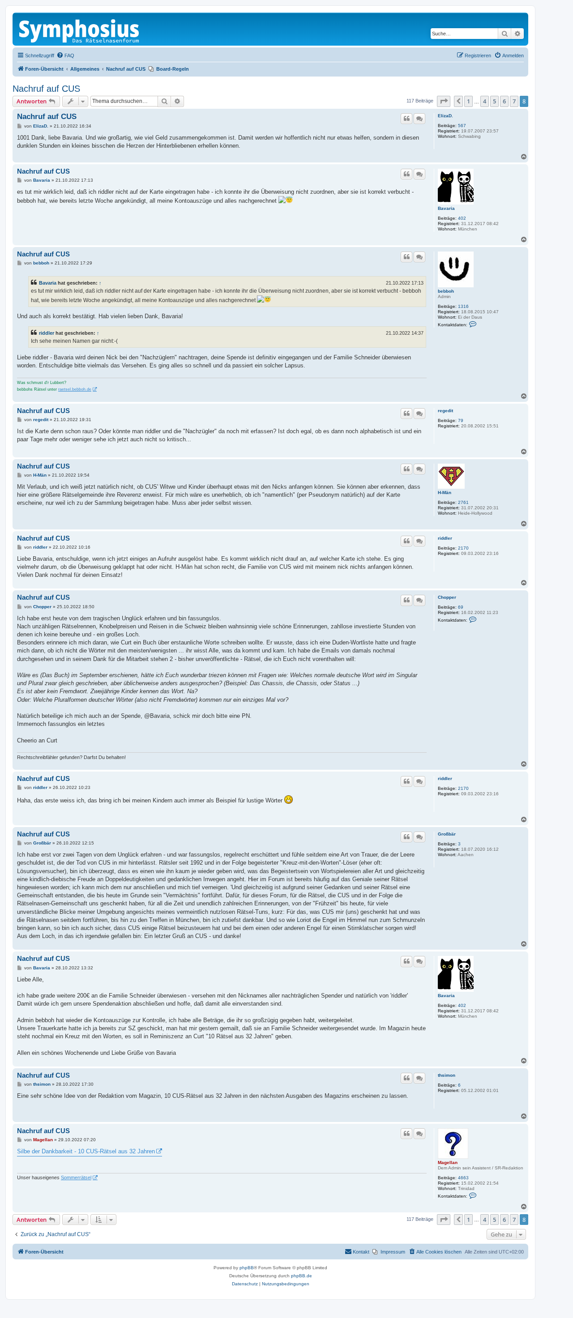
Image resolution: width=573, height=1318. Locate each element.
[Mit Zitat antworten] (406, 118)
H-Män (444, 492)
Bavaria (446, 208)
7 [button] (514, 101)
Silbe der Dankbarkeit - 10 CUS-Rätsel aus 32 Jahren (86, 1151)
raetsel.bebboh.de (74, 389)
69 (460, 607)
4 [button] (484, 101)
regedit (445, 410)
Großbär (447, 834)
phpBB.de (301, 1275)
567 (462, 125)
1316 (463, 306)
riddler (46, 333)
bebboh (446, 291)
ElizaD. (445, 115)
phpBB (246, 1267)
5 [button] (494, 101)
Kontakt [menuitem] (361, 1251)
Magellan (448, 1162)
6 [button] (504, 101)
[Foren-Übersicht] (80, 29)
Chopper (447, 597)
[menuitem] (65, 55)
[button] (443, 101)
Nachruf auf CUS (46, 89)
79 (460, 420)
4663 (463, 1177)
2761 (463, 502)
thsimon (446, 1075)
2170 (463, 548)
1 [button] (468, 101)
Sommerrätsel (76, 1177)
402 (462, 218)
